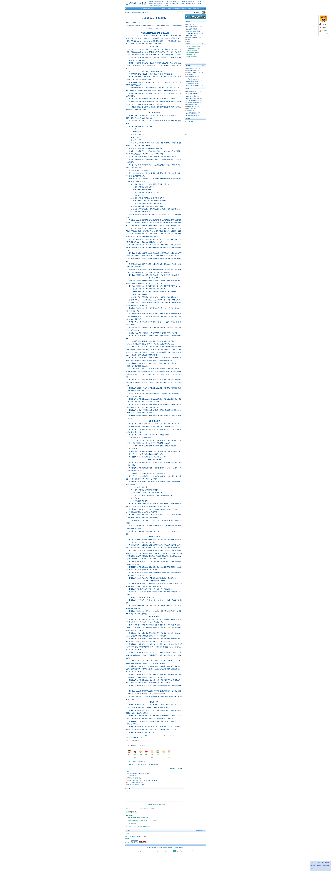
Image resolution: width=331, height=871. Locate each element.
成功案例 (177, 3)
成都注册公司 (136, 740)
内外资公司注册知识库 (131, 22)
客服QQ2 (324, 27)
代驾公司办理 (189, 78)
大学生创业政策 (189, 74)
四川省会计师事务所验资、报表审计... (194, 100)
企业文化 (154, 847)
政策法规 (156, 3)
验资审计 (179, 8)
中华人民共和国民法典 (191, 35)
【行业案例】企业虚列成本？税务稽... (194, 33)
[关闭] (330, 865)
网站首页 (164, 8)
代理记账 (172, 1)
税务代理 (177, 1)
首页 (133, 12)
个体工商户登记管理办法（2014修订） (136, 784)
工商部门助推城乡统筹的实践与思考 (194, 97)
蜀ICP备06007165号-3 (189, 851)
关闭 (327, 33)
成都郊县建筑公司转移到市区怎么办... (194, 80)
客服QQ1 (324, 24)
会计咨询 (188, 1)
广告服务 (165, 847)
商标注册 (161, 3)
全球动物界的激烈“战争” (191, 104)
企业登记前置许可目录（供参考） (135, 778)
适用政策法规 (145, 12)
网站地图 (176, 847)
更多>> (203, 44)
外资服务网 (139, 836)
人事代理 (167, 3)
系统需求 (188, 39)
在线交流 (199, 3)
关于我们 (149, 847)
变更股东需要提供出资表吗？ (192, 81)
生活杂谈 (156, 6)
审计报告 (199, 1)
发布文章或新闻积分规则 (191, 28)
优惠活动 (151, 6)
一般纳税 (183, 1)
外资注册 (156, 1)
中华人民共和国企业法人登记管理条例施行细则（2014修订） (145, 764)
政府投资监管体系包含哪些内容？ (194, 76)
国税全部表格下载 (190, 110)
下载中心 (161, 6)
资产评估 (151, 3)
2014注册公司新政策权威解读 (192, 83)
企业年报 (167, 1)
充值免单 (188, 41)
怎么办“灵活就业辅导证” (191, 108)
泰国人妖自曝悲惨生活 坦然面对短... (194, 98)
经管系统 (167, 6)
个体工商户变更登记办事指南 (192, 115)
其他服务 (172, 3)
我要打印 (179, 768)
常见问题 (188, 3)
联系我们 (170, 847)
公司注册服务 (133, 836)
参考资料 (161, 1)
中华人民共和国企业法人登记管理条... (194, 26)
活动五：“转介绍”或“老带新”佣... (193, 31)
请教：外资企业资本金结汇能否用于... (194, 85)
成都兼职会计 (146, 836)
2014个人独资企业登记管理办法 (138, 762)
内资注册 (151, 1)
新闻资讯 (199, 8)
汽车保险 (183, 3)
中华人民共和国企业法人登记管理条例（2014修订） (140, 773)
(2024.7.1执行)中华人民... (191, 24)
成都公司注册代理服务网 (132, 737)
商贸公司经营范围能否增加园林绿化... (194, 70)
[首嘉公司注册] (134, 842)
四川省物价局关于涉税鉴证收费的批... (194, 102)
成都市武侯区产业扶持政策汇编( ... (194, 37)
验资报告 (193, 1)
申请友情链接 (199, 830)
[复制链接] (139, 22)
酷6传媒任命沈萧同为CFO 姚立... (193, 112)
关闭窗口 (173, 768)
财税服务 (174, 8)
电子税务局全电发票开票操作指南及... (194, 30)
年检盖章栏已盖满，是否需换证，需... (194, 68)
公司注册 (169, 8)
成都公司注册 (129, 740)
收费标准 (193, 3)
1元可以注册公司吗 (131, 775)
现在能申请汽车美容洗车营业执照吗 (194, 72)
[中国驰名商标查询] (143, 842)
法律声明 (159, 847)
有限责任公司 (138, 12)
